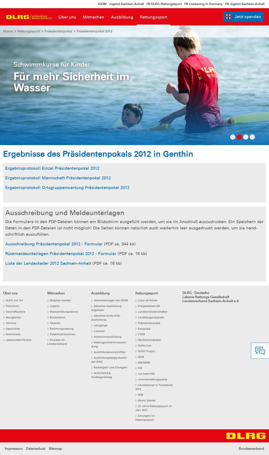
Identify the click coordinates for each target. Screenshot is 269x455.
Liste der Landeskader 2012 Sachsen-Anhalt (48, 263)
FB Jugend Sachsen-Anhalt (245, 4)
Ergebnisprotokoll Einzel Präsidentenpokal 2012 (52, 168)
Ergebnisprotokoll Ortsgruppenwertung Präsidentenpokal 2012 (67, 187)
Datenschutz (35, 449)
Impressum (14, 449)
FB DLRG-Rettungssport (164, 4)
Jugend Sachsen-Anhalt (126, 4)
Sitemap (55, 449)
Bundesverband (251, 449)
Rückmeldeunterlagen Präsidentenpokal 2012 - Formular (60, 253)
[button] (20, 89)
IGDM (102, 4)
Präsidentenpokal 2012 (94, 31)
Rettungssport (28, 31)
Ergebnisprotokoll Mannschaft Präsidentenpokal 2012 (58, 177)
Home (8, 31)
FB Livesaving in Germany (203, 4)
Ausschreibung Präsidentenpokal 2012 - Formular (54, 243)
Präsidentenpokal (58, 31)
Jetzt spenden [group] (248, 16)
